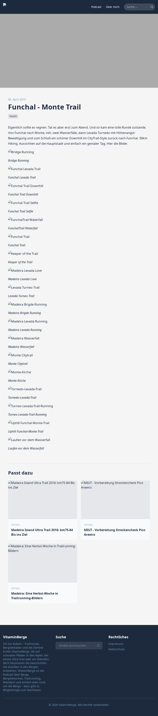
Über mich (112, 7)
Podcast (96, 7)
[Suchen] (151, 6)
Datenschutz (116, 649)
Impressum (115, 644)
